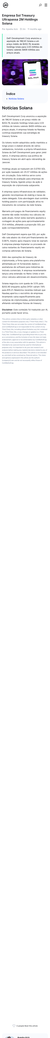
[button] (46, 5)
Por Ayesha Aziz (10, 29)
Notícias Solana (16, 98)
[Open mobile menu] (46, 5)
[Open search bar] (40, 5)
